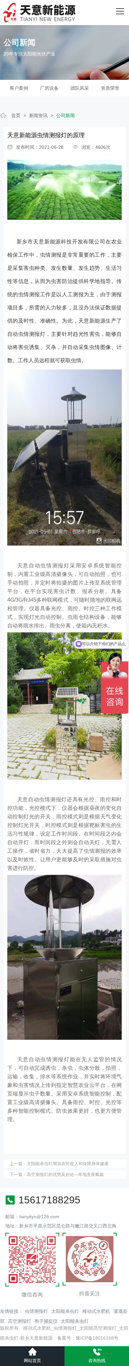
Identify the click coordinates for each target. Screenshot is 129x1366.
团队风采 (79, 88)
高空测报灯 (19, 1321)
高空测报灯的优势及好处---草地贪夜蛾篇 (65, 1174)
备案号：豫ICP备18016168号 (87, 1338)
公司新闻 (65, 115)
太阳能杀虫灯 (65, 1311)
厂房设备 (49, 88)
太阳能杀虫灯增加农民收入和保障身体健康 (67, 1163)
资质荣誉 (110, 88)
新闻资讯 (38, 115)
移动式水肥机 (96, 1311)
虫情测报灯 (36, 1311)
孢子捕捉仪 (46, 1321)
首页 (16, 115)
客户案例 (19, 88)
